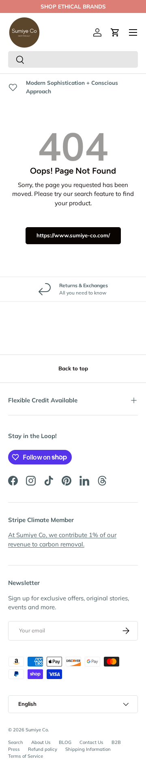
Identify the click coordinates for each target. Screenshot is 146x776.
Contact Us (91, 742)
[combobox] (73, 59)
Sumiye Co (37, 730)
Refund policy (42, 749)
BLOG (65, 742)
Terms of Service (25, 756)
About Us (41, 742)
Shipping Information (88, 749)
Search (15, 742)
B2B (116, 742)
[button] (115, 32)
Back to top (73, 368)
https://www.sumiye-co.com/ (73, 235)
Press (14, 749)
